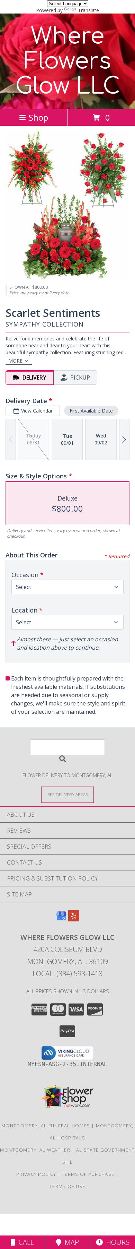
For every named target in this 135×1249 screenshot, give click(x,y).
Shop (38, 117)
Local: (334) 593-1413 (67, 973)
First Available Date (91, 410)
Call (24, 1242)
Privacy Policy (36, 1174)
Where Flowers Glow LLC (67, 61)
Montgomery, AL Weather (35, 1150)
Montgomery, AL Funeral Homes (45, 1125)
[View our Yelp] (73, 919)
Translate (88, 10)
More (15, 360)
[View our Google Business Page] (61, 919)
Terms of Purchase (88, 1174)
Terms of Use (68, 1186)
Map (70, 1242)
